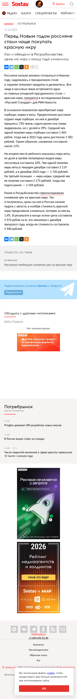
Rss (38, 660)
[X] (21, 67)
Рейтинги (68, 13)
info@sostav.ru (38, 634)
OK (44, 688)
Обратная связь (38, 655)
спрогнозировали (51, 193)
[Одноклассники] (26, 67)
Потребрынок (18, 406)
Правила (17, 321)
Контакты (38, 645)
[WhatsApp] (16, 67)
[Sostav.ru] (23, 4)
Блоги (26, 13)
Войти (8, 321)
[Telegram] (11, 67)
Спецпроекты (46, 13)
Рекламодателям (38, 650)
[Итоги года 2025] (44, 3)
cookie (50, 673)
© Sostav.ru (9, 667)
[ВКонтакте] (6, 67)
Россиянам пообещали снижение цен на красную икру (38, 265)
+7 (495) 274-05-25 (39, 638)
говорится (31, 98)
